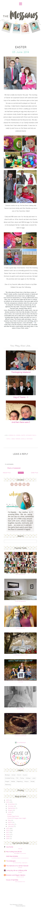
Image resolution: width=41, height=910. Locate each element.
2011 (7, 832)
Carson (18, 435)
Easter (23, 435)
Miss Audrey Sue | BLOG (14, 851)
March (10, 822)
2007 (7, 838)
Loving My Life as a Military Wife (16, 870)
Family (8, 438)
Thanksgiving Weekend (20, 372)
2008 (8, 836)
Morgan (18, 438)
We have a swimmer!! (20, 876)
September (11, 808)
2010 (7, 834)
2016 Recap (20, 867)
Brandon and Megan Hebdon (15, 875)
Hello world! (20, 848)
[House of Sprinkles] (20, 765)
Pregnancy (20, 781)
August (10, 810)
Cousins (25, 775)
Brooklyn (12, 435)
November (11, 804)
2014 (7, 802)
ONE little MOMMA (12, 856)
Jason (13, 438)
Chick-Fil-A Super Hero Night (16, 818)
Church (19, 775)
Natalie (23, 438)
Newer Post (7, 473)
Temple (32, 781)
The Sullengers (11, 861)
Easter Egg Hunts (13, 816)
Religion (26, 781)
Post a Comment (13, 468)
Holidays (28, 778)
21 (33, 322)
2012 (7, 830)
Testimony (29, 438)
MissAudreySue (20, 906)
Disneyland (20, 872)
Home (21, 473)
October (10, 806)
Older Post (34, 473)
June (9, 812)
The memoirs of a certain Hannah (17, 866)
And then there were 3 (21, 422)
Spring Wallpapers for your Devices (20, 853)
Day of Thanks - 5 (20, 397)
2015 (7, 800)
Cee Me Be (9, 847)
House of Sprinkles (12, 880)
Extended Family (31, 435)
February (11, 824)
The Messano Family (16, 904)
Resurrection (11, 310)
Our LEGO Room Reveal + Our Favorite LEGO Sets (20, 858)
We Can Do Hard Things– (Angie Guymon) (20, 862)
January (10, 826)
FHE (17, 778)
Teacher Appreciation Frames (20, 881)
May (9, 820)
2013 (7, 828)
